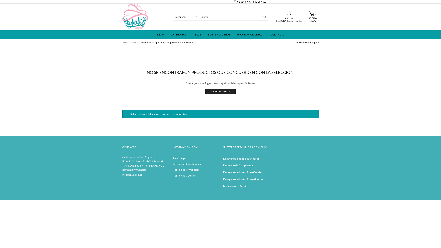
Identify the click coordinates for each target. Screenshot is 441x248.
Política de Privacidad (186, 169)
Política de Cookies (184, 175)
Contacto (278, 34)
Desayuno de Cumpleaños (238, 165)
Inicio (160, 34)
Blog (198, 34)
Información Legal (249, 34)
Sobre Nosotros (219, 34)
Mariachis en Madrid (235, 186)
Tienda (134, 42)
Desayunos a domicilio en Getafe (242, 172)
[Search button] (264, 16)
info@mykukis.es (132, 174)
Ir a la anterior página (307, 42)
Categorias (178, 34)
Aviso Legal (179, 158)
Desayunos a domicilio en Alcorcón (243, 179)
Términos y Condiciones (187, 164)
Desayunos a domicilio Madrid (241, 158)
